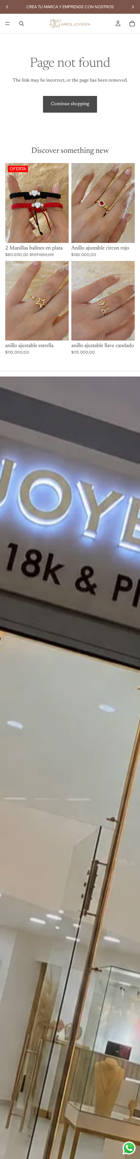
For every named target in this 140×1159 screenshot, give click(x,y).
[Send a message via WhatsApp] (129, 1148)
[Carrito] (132, 23)
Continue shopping (70, 104)
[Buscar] (21, 23)
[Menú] (7, 23)
